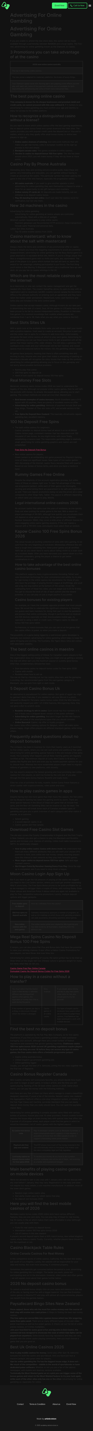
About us (56, 1404)
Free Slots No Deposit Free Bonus (30, 449)
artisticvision (50, 1419)
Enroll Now (71, 1404)
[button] (90, 6)
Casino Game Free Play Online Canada (27, 968)
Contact (20, 1404)
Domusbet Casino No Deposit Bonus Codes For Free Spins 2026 (39, 971)
